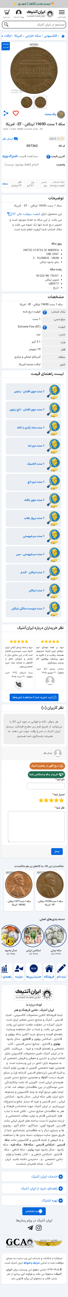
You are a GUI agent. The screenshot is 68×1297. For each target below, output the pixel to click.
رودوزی (7, 1125)
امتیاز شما (59, 795)
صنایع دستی (19, 1077)
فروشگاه (49, 977)
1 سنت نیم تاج (36, 482)
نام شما (61, 780)
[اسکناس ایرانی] (33, 936)
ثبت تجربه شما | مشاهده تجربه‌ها (33, 697)
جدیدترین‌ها (33, 977)
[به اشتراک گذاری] (5, 113)
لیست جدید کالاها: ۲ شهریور (34, 4)
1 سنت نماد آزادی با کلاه (31, 428)
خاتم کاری (20, 1125)
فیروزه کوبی (47, 1125)
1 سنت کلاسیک (36, 464)
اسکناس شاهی (42, 1154)
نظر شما (60, 808)
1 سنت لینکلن (37, 590)
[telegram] (29, 1227)
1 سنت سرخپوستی (34, 536)
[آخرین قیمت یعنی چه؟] (48, 156)
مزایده (19, 977)
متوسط (51, 800)
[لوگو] (40, 13)
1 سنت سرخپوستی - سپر (30, 554)
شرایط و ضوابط (31, 1263)
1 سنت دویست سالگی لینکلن (28, 609)
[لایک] (15, 113)
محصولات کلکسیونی (23, 1053)
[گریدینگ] (20, 1242)
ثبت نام (61, 977)
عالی (41, 800)
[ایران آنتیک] (63, 36)
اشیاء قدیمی (55, 1073)
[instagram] (38, 1227)
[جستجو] (6, 25)
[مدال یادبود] (10, 936)
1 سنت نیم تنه (36, 446)
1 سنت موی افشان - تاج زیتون (27, 410)
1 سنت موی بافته (34, 500)
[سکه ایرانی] (56, 936)
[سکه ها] (48, 1242)
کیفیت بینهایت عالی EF (26, 214)
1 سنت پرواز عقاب (34, 518)
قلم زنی (60, 1125)
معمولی (56, 800)
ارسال (57, 851)
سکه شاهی (18, 1150)
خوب (46, 800)
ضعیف (61, 800)
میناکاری (33, 1125)
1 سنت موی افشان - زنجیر (29, 391)
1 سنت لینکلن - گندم (33, 572)
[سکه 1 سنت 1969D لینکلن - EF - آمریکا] (34, 70)
